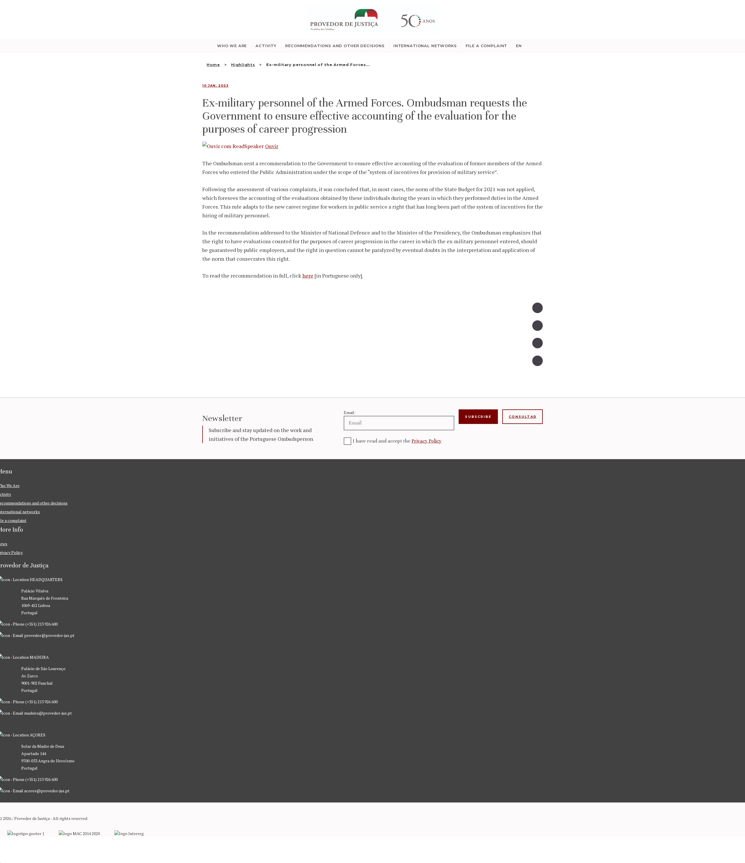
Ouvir (271, 146)
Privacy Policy (426, 441)
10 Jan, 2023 (215, 86)
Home (213, 64)
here (307, 275)
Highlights (243, 64)
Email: (349, 412)
